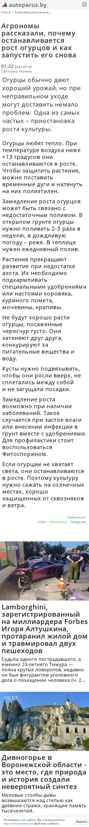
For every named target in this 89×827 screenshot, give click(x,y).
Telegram (78, 522)
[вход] (84, 5)
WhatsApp (58, 522)
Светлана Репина (16, 71)
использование (21, 823)
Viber (42, 522)
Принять (81, 821)
